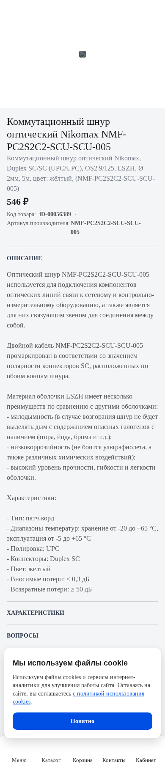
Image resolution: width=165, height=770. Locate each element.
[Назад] (12, 12)
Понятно (82, 721)
